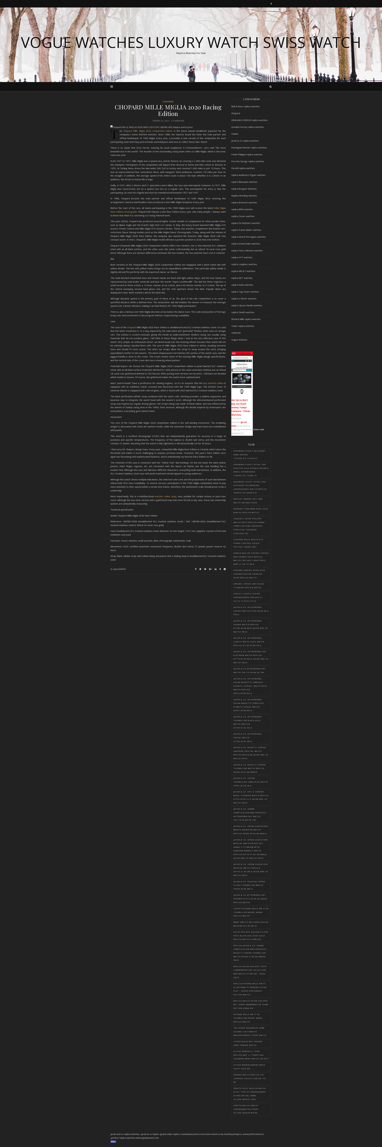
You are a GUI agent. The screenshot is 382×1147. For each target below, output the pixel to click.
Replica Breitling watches (244, 195)
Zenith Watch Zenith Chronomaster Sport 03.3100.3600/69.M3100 (246, 1109)
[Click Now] (241, 376)
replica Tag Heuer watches (245, 291)
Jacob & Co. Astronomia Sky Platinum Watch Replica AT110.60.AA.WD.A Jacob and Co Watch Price (251, 657)
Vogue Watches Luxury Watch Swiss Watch (191, 42)
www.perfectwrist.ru (253, 1134)
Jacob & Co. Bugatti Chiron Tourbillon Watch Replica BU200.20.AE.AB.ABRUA (249, 768)
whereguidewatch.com (147, 1137)
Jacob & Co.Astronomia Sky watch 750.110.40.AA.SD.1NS (249, 671)
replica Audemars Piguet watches (248, 174)
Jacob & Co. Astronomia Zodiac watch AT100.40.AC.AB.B (247, 737)
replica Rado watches (242, 284)
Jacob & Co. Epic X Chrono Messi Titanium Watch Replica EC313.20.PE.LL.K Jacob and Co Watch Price (251, 797)
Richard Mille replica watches (246, 319)
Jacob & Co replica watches (245, 140)
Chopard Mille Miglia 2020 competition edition (148, 130)
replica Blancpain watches (244, 181)
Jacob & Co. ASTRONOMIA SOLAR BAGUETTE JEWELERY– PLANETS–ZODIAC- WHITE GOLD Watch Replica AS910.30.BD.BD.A (250, 686)
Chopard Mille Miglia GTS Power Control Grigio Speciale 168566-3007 (248, 543)
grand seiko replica (170, 1134)
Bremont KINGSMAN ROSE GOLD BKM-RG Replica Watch (250, 511)
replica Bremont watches (244, 202)
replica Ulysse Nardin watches (246, 305)
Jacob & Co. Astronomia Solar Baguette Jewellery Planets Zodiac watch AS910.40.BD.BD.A (248, 705)
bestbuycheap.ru (233, 1134)
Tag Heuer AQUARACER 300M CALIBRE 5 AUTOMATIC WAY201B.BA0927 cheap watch (250, 1031)
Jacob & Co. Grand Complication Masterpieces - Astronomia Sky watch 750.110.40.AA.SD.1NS (250, 814)
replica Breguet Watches (244, 188)
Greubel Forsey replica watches (247, 126)
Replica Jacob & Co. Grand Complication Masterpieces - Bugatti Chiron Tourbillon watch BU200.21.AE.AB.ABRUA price (250, 952)
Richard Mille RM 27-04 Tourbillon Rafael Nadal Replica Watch (248, 1018)
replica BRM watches (242, 209)
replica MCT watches (242, 277)
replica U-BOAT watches (244, 298)
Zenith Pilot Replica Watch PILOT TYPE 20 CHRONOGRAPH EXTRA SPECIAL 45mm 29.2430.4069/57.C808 (249, 1093)
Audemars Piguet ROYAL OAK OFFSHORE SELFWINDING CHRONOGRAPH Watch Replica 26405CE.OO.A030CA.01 (250, 487)
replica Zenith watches (242, 312)
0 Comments (177, 120)
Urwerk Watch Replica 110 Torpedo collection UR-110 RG (249, 1078)
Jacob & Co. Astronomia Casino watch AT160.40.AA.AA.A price (251, 611)
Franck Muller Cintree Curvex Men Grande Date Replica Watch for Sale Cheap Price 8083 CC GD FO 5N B (251, 558)
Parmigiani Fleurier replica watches (249, 147)
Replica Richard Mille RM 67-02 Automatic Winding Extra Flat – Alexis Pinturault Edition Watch (250, 989)
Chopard (168, 101)
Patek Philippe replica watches (246, 154)
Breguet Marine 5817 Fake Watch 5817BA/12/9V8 (248, 501)
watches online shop (165, 496)
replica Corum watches (243, 216)
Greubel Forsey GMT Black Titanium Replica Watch (248, 586)
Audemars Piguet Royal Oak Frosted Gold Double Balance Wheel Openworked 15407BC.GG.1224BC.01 (251, 470)
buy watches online (213, 383)
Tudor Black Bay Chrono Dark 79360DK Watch (248, 1043)
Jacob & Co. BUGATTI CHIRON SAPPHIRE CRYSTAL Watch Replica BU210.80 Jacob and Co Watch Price (250, 753)
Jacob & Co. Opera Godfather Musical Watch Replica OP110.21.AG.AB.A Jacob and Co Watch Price (250, 869)
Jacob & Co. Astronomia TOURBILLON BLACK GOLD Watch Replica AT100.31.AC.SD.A (247, 722)
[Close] (251, 353)
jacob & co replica (150, 1134)
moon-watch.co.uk (214, 1134)
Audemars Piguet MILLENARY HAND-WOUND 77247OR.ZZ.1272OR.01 (249, 454)
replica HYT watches (241, 257)
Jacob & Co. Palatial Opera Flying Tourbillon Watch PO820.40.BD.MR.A (249, 885)
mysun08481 (119, 569)
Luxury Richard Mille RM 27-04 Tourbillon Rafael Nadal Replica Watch (251, 912)
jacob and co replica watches (125, 1134)
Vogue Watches (239, 339)
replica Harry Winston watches (247, 250)
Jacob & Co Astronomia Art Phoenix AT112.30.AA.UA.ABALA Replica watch (250, 898)
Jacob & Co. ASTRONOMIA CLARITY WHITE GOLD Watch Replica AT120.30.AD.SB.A (248, 641)
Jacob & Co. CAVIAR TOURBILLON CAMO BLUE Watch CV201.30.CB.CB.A (250, 782)
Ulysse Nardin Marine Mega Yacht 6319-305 (249, 1067)
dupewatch (237, 433)
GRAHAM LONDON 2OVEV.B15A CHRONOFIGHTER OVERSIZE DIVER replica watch (249, 574)
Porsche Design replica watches (247, 161)
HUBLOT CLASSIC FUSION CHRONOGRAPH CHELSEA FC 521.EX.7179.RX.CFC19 (247, 597)
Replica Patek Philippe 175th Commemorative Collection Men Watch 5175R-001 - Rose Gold (250, 972)
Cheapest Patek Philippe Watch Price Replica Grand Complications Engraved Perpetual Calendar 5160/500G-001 (249, 525)
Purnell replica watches (243, 168)
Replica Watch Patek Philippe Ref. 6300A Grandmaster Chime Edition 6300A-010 (250, 1004)
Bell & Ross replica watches (245, 106)
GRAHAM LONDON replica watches (249, 120)
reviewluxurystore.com (251, 429)
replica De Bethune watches (245, 223)
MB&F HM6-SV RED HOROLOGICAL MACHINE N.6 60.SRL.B (251, 924)
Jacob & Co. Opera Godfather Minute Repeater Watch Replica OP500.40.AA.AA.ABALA (250, 830)
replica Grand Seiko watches (245, 243)
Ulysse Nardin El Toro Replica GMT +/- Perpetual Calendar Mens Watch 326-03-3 (251, 1055)
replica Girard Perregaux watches (248, 236)
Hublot (234, 133)
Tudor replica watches (242, 325)
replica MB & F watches (243, 271)
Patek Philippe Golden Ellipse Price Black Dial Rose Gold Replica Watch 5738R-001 (250, 935)
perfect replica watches (123, 1137)
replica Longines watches (244, 264)
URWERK (236, 332)
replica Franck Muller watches (246, 229)
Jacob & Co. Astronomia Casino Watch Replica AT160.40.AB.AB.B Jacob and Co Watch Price (250, 626)
